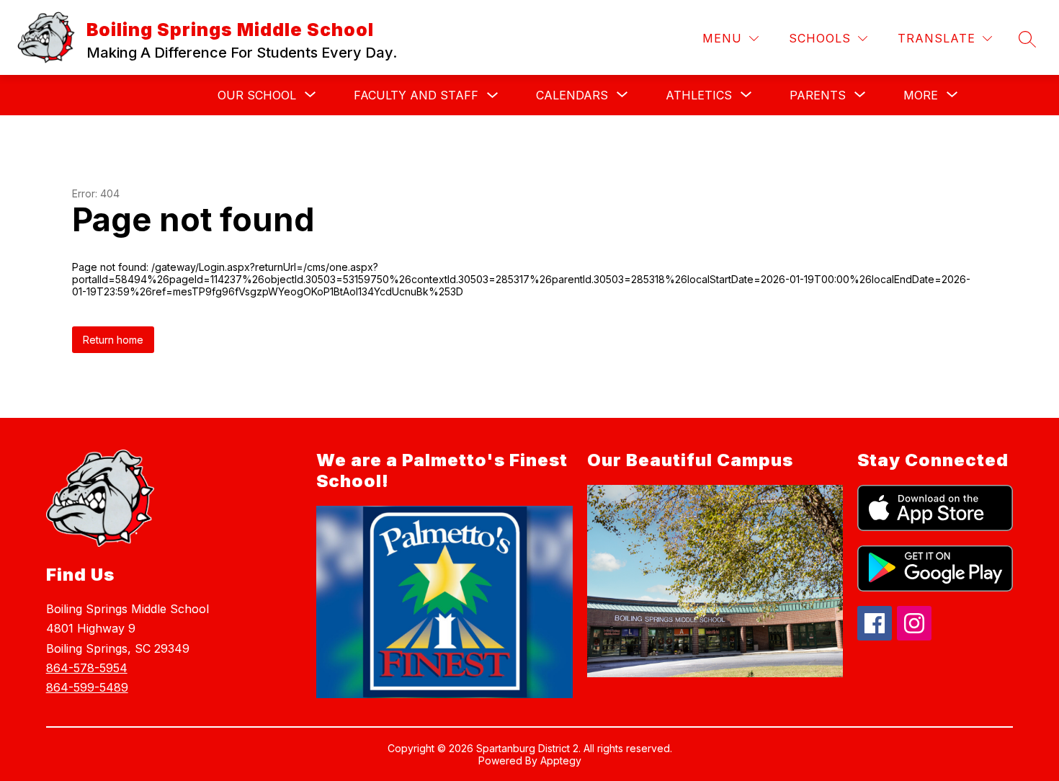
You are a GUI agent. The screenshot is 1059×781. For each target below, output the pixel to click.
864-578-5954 (87, 668)
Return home (113, 340)
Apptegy (560, 760)
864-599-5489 (87, 687)
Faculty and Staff (416, 95)
